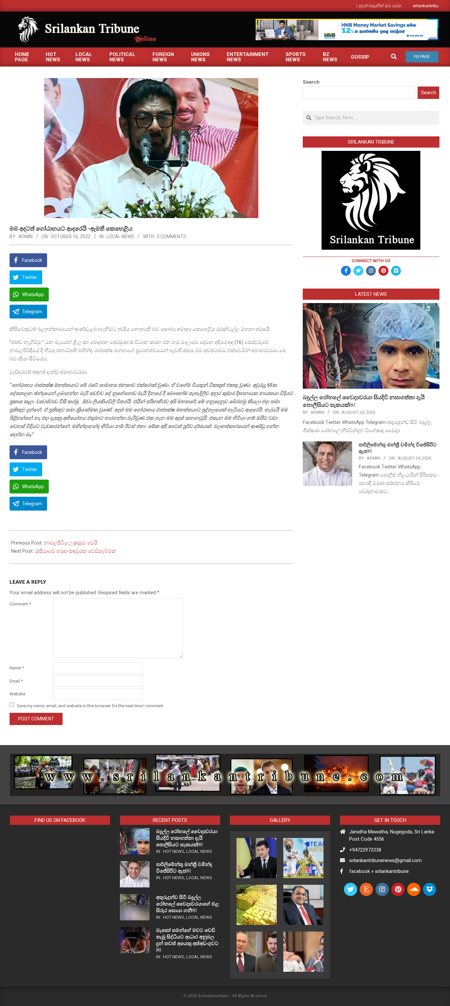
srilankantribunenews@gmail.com (385, 860)
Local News (120, 236)
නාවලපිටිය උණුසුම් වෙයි (71, 543)
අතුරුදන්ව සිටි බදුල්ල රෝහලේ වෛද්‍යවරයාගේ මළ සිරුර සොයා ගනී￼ (187, 903)
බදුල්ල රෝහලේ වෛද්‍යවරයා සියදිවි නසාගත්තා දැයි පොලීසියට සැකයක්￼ (186, 838)
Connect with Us (371, 260)
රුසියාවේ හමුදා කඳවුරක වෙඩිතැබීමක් (75, 551)
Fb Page (422, 56)
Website (17, 693)
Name (17, 667)
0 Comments (171, 236)
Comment (20, 603)
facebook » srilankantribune (379, 871)
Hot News (173, 851)
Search (311, 82)
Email (16, 681)
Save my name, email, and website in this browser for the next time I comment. (90, 705)
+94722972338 (365, 850)
